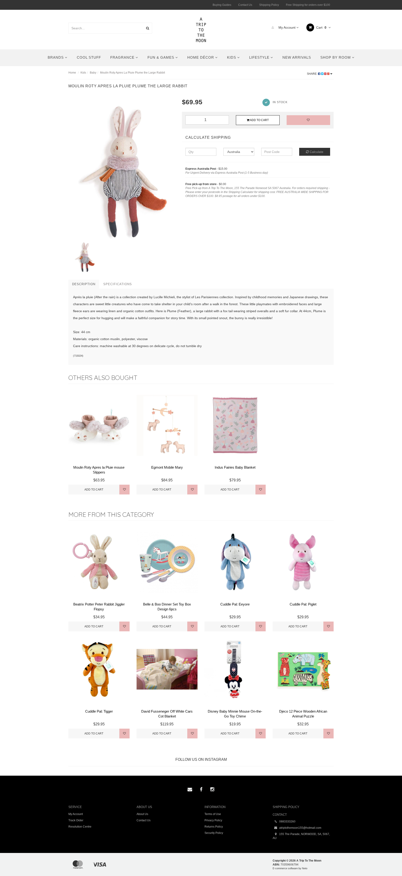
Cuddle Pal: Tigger (99, 711)
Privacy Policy (213, 820)
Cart (320, 27)
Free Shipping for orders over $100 (308, 5)
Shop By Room (336, 57)
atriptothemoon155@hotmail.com (299, 827)
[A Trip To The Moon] (201, 29)
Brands (56, 57)
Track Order (75, 820)
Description (83, 284)
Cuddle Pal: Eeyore (235, 604)
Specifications (117, 284)
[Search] (147, 28)
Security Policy (213, 833)
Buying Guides (222, 5)
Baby (93, 72)
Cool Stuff (89, 57)
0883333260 (286, 821)
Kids (232, 57)
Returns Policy (213, 826)
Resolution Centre (79, 826)
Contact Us (245, 5)
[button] (389, 862)
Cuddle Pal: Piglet (303, 604)
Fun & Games (161, 57)
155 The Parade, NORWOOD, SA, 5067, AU (301, 836)
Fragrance (123, 57)
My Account (287, 27)
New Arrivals (296, 57)
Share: (312, 73)
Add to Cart (259, 120)
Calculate (316, 152)
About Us (142, 814)
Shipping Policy (269, 5)
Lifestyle (260, 57)
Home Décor (201, 57)
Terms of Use (212, 814)
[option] (121, 169)
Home (72, 72)
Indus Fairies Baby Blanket (235, 467)
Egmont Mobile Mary (167, 467)
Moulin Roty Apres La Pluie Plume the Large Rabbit (132, 72)
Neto (304, 868)
